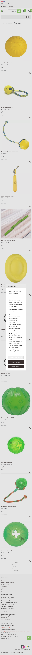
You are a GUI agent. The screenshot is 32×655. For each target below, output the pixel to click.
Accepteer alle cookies (15, 357)
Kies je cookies (15, 362)
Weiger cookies (15, 366)
